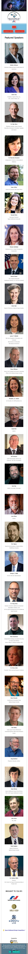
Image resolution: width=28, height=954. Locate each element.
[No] (26, 948)
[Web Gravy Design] (14, 942)
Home (14, 27)
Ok (10, 951)
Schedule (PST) (8, 31)
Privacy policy (16, 951)
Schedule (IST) (19, 31)
